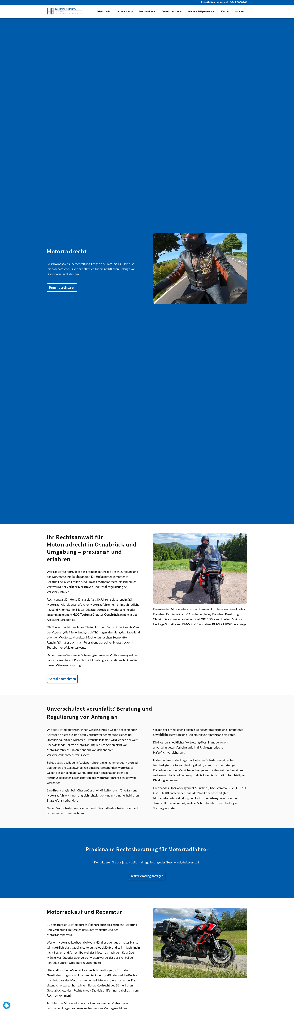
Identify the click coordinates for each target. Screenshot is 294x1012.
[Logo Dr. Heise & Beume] (65, 11)
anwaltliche (161, 734)
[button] (6, 1005)
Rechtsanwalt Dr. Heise (88, 576)
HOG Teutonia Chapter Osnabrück (96, 614)
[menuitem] (103, 11)
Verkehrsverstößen (79, 587)
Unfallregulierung (111, 587)
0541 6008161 (238, 2)
